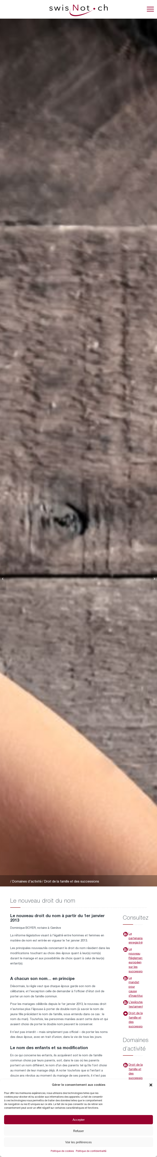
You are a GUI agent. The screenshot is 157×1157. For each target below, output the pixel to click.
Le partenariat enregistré (136, 938)
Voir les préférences (78, 1142)
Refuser (78, 1131)
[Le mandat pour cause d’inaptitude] (125, 978)
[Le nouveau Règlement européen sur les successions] (125, 949)
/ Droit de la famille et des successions (70, 881)
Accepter (79, 1119)
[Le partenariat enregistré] (125, 934)
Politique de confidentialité (91, 1151)
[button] (151, 1085)
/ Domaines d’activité (25, 881)
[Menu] (148, 9)
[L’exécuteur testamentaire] (125, 1002)
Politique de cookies (62, 1151)
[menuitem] (148, 9)
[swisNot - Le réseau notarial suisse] (78, 9)
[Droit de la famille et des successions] (125, 1013)
